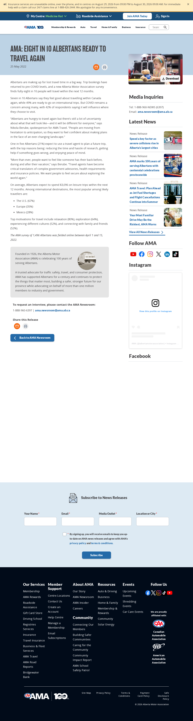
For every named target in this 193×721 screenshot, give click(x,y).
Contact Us (55, 601)
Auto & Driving (107, 591)
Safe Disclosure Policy (163, 695)
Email (66, 513)
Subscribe (96, 555)
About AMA (83, 584)
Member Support (55, 586)
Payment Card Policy (143, 694)
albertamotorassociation (152, 343)
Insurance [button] (141, 27)
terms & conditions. (102, 543)
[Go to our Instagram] (158, 592)
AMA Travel (30, 656)
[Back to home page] (34, 27)
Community (83, 617)
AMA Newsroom (83, 597)
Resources (106, 584)
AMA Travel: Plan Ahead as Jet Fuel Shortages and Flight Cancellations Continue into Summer (145, 195)
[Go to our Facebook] (148, 592)
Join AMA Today (137, 16)
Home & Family (108, 602)
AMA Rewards (32, 597)
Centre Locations (59, 595)
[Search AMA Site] (165, 27)
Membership (31, 591)
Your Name (31, 513)
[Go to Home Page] (46, 696)
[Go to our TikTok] (164, 592)
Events (128, 584)
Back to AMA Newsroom (32, 338)
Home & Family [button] (109, 27)
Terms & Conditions (124, 694)
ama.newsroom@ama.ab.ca (52, 310)
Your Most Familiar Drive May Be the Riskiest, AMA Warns (143, 220)
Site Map (86, 692)
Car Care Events (133, 612)
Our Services (34, 584)
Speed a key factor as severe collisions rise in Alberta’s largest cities (144, 143)
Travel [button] (93, 27)
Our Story (79, 591)
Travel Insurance (34, 640)
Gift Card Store (32, 613)
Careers (78, 608)
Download (170, 79)
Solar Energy (106, 624)
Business (104, 597)
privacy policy (78, 543)
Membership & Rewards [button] (63, 27)
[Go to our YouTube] (169, 592)
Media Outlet (108, 513)
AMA (134, 343)
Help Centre (55, 617)
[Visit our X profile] (153, 592)
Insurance (29, 634)
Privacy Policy (103, 692)
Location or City (146, 513)
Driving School (32, 618)
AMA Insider (81, 602)
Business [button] (126, 27)
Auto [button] (82, 27)
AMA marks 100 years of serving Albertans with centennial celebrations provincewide (145, 168)
